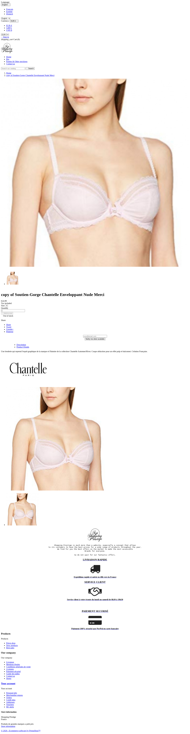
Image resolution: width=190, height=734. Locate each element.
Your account (8, 683)
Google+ (9, 329)
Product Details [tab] (23, 347)
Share (8, 325)
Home (8, 57)
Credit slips (10, 700)
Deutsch (9, 14)
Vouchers (10, 704)
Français (9, 9)
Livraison (10, 662)
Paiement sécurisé (13, 671)
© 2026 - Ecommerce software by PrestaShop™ (20, 731)
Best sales (10, 648)
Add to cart (7, 313)
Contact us (10, 64)
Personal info (11, 693)
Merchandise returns (14, 695)
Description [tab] (21, 345)
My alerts (10, 707)
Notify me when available (95, 339)
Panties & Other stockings (16, 61)
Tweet (8, 327)
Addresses (10, 702)
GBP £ (9, 28)
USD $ (9, 30)
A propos (10, 669)
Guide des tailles (13, 674)
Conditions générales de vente (18, 667)
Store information (8, 726)
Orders (9, 697)
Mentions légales (13, 664)
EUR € (9, 25)
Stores (8, 678)
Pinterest (9, 332)
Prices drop (10, 643)
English (9, 11)
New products (12, 645)
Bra (7, 59)
